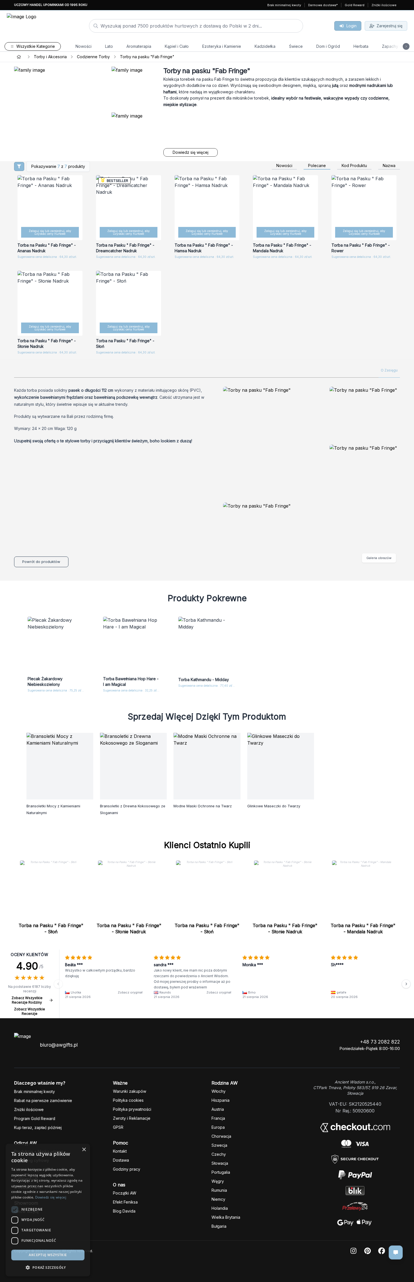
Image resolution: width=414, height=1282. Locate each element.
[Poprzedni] (58, 983)
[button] (47, 1267)
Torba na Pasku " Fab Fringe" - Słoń (51, 928)
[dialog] (48, 1210)
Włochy (219, 1091)
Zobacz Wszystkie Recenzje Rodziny (27, 1000)
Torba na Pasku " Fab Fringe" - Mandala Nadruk (363, 928)
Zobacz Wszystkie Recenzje (29, 1011)
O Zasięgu (389, 370)
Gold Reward (354, 5)
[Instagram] (353, 1251)
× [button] (84, 1150)
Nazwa (389, 165)
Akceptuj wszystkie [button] (48, 1254)
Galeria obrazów (378, 558)
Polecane (317, 165)
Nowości (284, 165)
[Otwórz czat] (396, 1252)
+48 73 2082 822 (380, 1042)
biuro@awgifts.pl (59, 1045)
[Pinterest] (367, 1251)
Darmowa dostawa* (323, 5)
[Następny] (406, 983)
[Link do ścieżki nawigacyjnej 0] (18, 57)
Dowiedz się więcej (190, 152)
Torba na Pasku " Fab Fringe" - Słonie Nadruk (129, 928)
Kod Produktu (354, 165)
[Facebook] (381, 1251)
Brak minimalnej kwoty (284, 5)
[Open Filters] (19, 166)
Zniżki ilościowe (384, 5)
